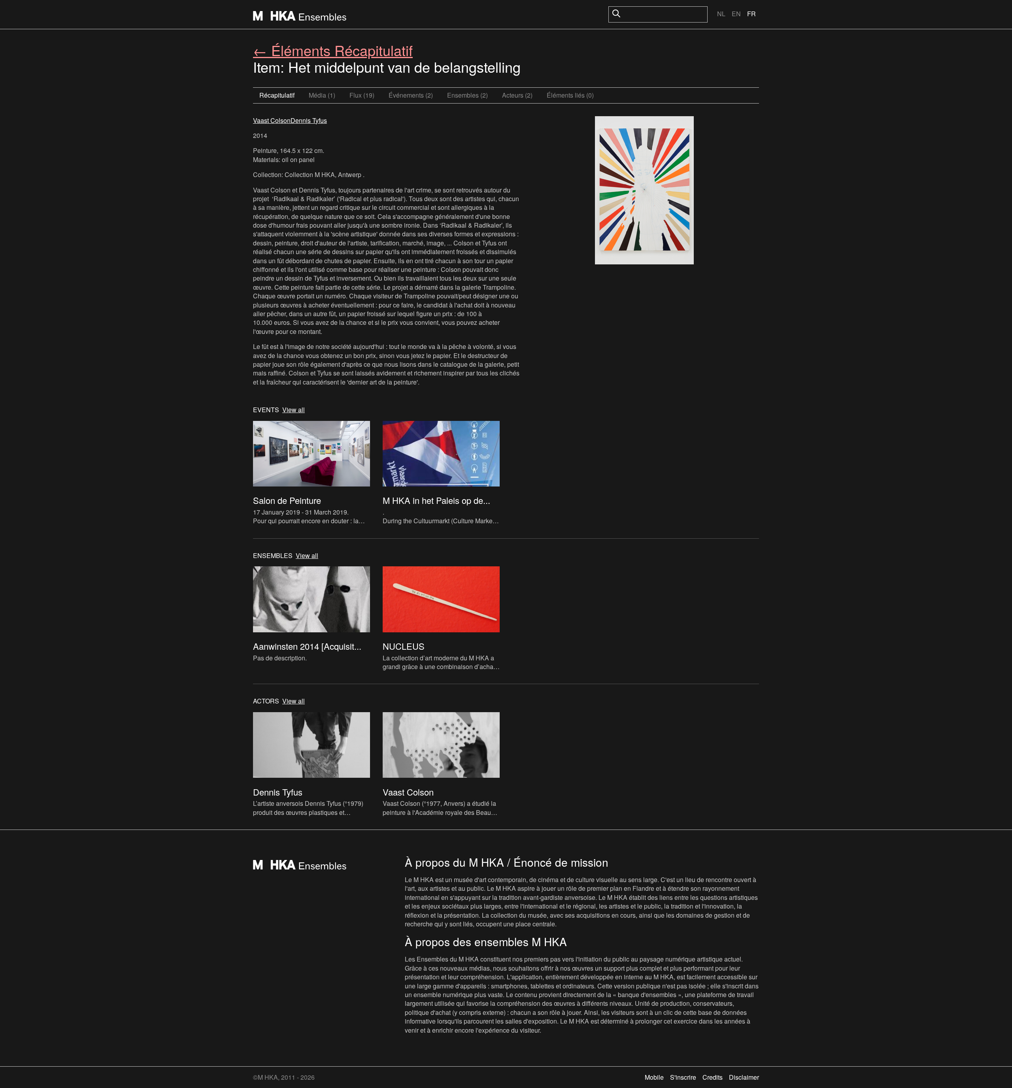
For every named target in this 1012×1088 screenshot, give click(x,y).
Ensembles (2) (467, 95)
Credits (712, 1077)
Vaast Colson (272, 120)
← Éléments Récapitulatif (333, 50)
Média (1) (322, 95)
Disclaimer (744, 1077)
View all (293, 409)
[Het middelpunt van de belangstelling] (644, 191)
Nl (721, 13)
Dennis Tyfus (309, 120)
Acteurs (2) (517, 95)
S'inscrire (683, 1077)
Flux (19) (361, 95)
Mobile (654, 1077)
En (736, 13)
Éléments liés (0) (570, 95)
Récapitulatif (277, 95)
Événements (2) (411, 95)
